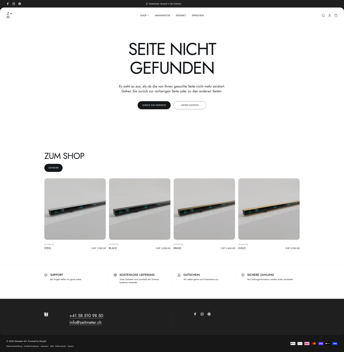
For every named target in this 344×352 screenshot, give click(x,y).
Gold (242, 248)
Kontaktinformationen (31, 346)
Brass (177, 248)
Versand (70, 346)
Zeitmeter (49, 244)
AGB (51, 346)
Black (113, 248)
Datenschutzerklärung (14, 346)
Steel (47, 248)
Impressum (45, 346)
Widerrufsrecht (60, 346)
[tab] (53, 168)
